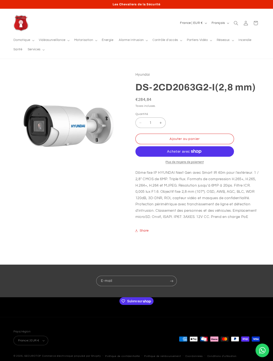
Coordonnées (194, 356)
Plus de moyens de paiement (185, 162)
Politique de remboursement (162, 356)
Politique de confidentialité (122, 356)
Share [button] (144, 230)
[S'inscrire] (172, 281)
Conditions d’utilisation (222, 356)
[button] (23, 40)
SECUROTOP (32, 356)
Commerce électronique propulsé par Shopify (71, 356)
